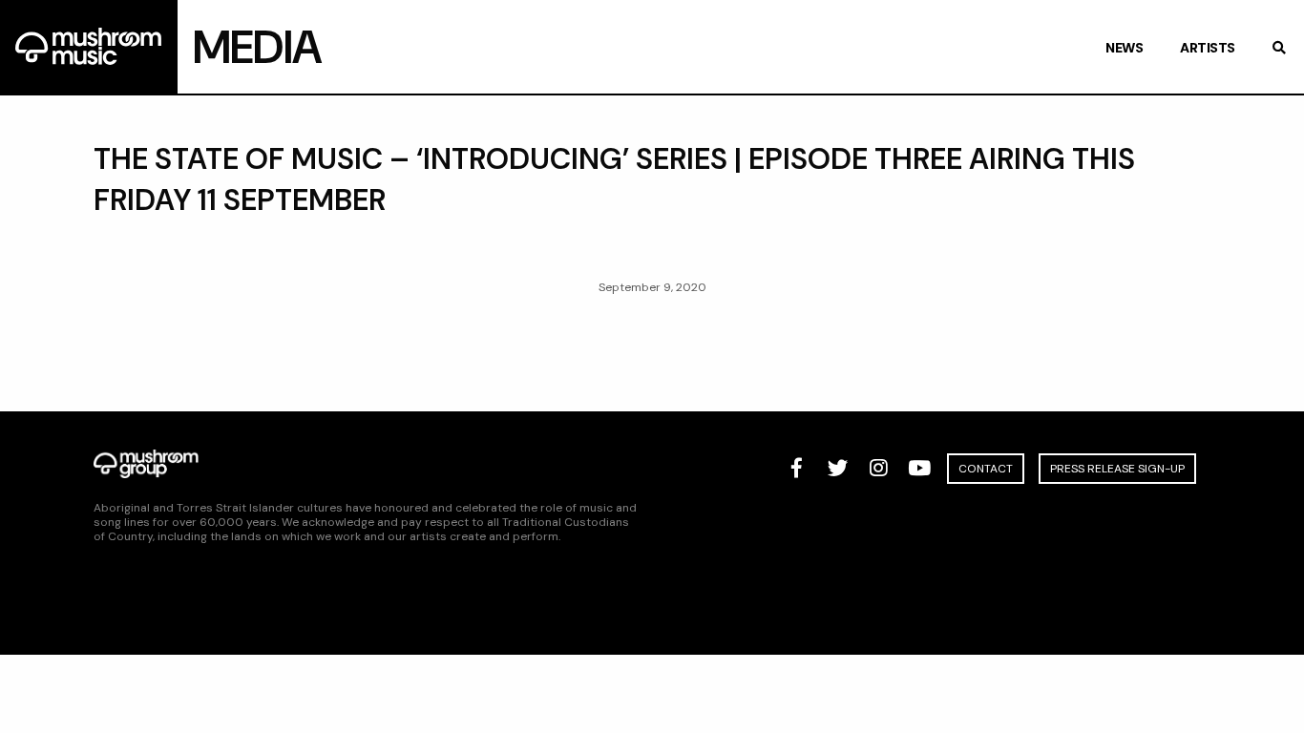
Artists (1207, 47)
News (1124, 47)
